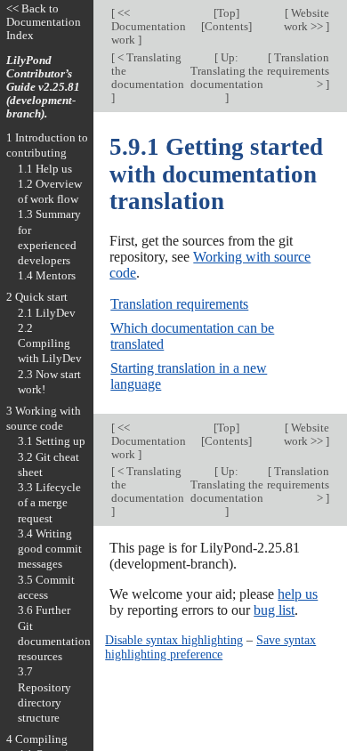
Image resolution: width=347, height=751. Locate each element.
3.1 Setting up (51, 441)
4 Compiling (37, 739)
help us (298, 594)
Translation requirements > (298, 71)
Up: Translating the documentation (226, 71)
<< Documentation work (148, 26)
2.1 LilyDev (47, 312)
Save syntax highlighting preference (210, 647)
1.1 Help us (45, 168)
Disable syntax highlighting (174, 640)
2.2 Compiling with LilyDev (50, 343)
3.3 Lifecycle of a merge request (49, 502)
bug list (274, 610)
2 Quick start (37, 296)
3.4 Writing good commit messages (50, 549)
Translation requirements (179, 303)
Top (226, 13)
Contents (226, 26)
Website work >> (306, 19)
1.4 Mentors (47, 275)
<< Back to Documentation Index (43, 22)
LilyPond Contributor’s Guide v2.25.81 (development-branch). (43, 86)
